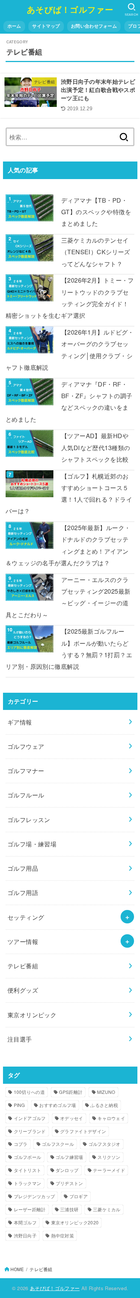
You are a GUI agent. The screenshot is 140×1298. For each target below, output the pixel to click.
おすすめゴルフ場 (57, 1105)
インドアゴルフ (30, 1118)
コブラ (21, 1144)
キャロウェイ (111, 1118)
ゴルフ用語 (22, 892)
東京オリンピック (31, 1014)
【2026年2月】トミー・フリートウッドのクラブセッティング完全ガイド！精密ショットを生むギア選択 (70, 298)
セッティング (25, 917)
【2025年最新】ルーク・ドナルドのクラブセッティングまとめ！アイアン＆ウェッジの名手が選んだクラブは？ (68, 545)
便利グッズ (22, 989)
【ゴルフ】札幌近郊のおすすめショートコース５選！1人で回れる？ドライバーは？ (69, 493)
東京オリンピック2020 (75, 1222)
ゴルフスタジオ (104, 1144)
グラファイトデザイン (83, 1131)
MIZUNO (106, 1092)
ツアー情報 (22, 941)
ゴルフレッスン (28, 819)
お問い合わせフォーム (94, 26)
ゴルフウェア (25, 746)
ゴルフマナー (25, 770)
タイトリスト (27, 1170)
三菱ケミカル (107, 1209)
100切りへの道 (29, 1092)
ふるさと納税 (104, 1105)
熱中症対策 (62, 1235)
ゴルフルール (25, 794)
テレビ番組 (22, 965)
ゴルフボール (27, 1157)
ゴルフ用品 (22, 868)
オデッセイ (71, 1118)
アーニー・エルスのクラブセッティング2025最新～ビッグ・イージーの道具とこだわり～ (68, 597)
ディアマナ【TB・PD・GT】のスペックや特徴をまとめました (96, 212)
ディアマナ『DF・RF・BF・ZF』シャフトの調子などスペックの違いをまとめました (69, 401)
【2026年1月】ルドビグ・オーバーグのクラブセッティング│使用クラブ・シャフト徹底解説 (70, 349)
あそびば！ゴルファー (70, 9)
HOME (17, 1269)
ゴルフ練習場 (69, 1157)
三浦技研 (69, 1209)
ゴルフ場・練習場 (31, 843)
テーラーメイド (109, 1170)
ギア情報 (19, 721)
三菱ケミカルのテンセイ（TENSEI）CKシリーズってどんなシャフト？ (95, 252)
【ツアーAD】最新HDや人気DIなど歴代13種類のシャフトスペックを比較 (95, 447)
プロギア (78, 1196)
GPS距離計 (71, 1092)
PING (19, 1105)
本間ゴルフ (25, 1222)
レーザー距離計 (30, 1209)
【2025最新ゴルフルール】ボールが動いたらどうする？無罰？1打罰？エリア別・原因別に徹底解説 (69, 649)
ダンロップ (67, 1170)
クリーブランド (30, 1131)
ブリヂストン (69, 1183)
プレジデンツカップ (34, 1196)
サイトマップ (46, 26)
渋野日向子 (25, 1235)
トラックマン (27, 1183)
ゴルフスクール (58, 1144)
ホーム (14, 26)
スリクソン (109, 1157)
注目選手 (19, 1038)
